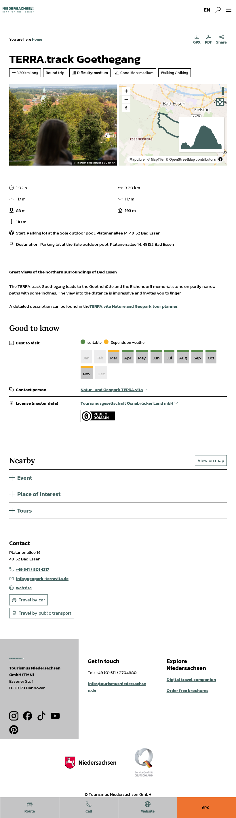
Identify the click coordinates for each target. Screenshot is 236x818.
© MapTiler (156, 159)
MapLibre (137, 159)
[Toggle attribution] (220, 159)
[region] (173, 125)
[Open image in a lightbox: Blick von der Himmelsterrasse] (63, 125)
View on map (210, 460)
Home (37, 39)
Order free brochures (187, 690)
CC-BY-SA (109, 163)
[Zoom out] (126, 99)
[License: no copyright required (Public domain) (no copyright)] (98, 420)
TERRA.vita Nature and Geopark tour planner (134, 306)
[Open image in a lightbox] (16, 659)
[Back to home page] (18, 10)
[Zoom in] (126, 91)
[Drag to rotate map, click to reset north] (126, 108)
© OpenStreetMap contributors (191, 159)
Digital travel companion (191, 679)
